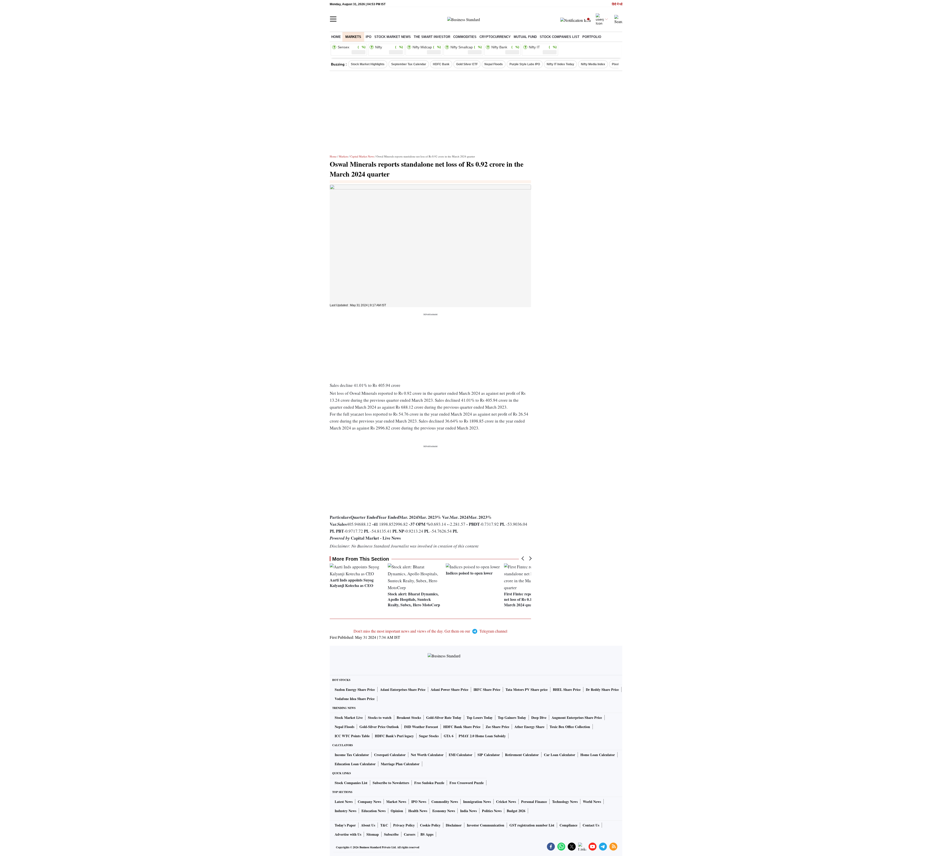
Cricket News (506, 801)
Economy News (443, 810)
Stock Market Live (349, 717)
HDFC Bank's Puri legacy (394, 735)
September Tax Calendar (408, 64)
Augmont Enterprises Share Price (577, 717)
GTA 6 (448, 735)
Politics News (492, 810)
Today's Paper (345, 825)
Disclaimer (454, 825)
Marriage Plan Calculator (400, 763)
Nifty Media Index (593, 64)
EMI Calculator (460, 754)
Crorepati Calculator (390, 754)
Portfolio (591, 37)
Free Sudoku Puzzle (429, 782)
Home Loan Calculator (597, 754)
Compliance (568, 825)
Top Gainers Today (512, 717)
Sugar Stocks (429, 735)
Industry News (345, 810)
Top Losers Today (480, 717)
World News (592, 801)
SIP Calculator (488, 754)
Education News (373, 810)
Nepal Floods (493, 64)
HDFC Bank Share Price (461, 726)
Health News (417, 810)
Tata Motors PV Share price (527, 689)
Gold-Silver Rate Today (443, 717)
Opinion (397, 810)
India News (468, 810)
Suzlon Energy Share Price (355, 689)
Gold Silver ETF (467, 64)
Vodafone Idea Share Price (355, 698)
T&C (384, 825)
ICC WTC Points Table (352, 735)
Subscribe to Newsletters (391, 782)
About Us (368, 825)
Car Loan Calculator (559, 754)
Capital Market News (362, 156)
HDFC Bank (441, 64)
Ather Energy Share (529, 726)
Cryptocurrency (495, 37)
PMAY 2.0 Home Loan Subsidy (482, 735)
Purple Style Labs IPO (524, 64)
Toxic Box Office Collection (570, 726)
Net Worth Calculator (427, 754)
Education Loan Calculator (355, 763)
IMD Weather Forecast (421, 726)
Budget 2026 (516, 810)
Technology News (565, 801)
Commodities (464, 37)
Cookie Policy (430, 825)
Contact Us (591, 825)
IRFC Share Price (487, 689)
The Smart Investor (432, 37)
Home (336, 37)
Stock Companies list (559, 37)
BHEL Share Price (567, 689)
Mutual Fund (525, 37)
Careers (409, 834)
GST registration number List (531, 825)
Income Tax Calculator (352, 754)
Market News (396, 801)
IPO (368, 37)
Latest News (344, 801)
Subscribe (391, 834)
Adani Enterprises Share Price (402, 689)
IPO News (418, 801)
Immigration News (477, 801)
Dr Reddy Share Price (602, 689)
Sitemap (372, 834)
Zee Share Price (497, 726)
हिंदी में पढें (617, 4)
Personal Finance (534, 801)
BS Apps (426, 834)
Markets (353, 37)
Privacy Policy (404, 825)
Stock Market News (392, 37)
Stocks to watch (379, 717)
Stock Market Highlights (368, 64)
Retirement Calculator (522, 754)
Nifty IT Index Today (560, 64)
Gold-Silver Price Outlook (379, 726)
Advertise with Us (348, 834)
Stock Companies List (351, 782)
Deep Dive (538, 717)
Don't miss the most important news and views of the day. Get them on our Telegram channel (430, 631)
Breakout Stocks (409, 717)
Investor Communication (485, 825)
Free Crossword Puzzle (466, 782)
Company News (369, 801)
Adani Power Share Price (449, 689)
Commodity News (444, 801)
